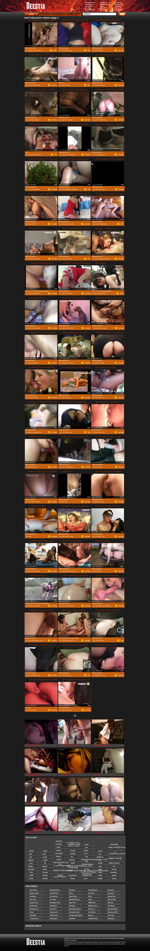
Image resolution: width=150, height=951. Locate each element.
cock (39, 85)
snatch (64, 154)
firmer (96, 328)
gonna (103, 189)
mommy (71, 224)
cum (33, 120)
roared (41, 640)
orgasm (67, 224)
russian (60, 850)
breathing (70, 467)
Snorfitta (71, 918)
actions (97, 363)
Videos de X (52, 912)
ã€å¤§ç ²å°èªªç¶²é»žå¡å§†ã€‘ (60, 871)
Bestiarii (71, 890)
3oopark (109, 890)
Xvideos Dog (118, 4)
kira (96, 293)
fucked (36, 397)
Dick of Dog (110, 899)
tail (29, 710)
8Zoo (89, 896)
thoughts (102, 363)
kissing (100, 154)
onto (66, 293)
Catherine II (104, 10)
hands (33, 328)
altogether (108, 606)
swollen (69, 571)
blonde (60, 856)
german (46, 878)
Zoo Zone (117, 8)
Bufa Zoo (90, 909)
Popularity (59, 14)
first (99, 50)
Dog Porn (51, 909)
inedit (46, 860)
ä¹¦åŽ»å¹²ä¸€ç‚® (115, 863)
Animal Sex (104, 2)
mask (46, 851)
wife (96, 50)
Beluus (89, 915)
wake (101, 869)
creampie (74, 189)
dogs (63, 536)
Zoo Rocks (118, 2)
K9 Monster (52, 915)
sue (74, 640)
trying (71, 328)
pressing (100, 224)
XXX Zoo (109, 902)
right (96, 501)
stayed (67, 432)
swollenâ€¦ (98, 606)
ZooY (89, 899)
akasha (103, 85)
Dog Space (52, 918)
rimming (74, 854)
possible (64, 328)
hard (71, 50)
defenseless (35, 640)
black (46, 869)
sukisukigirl (115, 844)
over (63, 224)
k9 (46, 863)
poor (67, 154)
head (96, 432)
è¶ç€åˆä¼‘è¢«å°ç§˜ (115, 859)
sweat (38, 606)
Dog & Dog (72, 896)
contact (39, 50)
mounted (60, 844)
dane (30, 293)
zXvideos (117, 6)
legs (63, 467)
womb (105, 224)
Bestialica (109, 918)
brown (60, 859)
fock (63, 501)
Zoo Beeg (109, 906)
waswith (37, 328)
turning (64, 710)
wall (104, 154)
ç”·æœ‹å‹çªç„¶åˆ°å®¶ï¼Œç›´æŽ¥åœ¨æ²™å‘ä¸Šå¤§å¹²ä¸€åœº (74, 871)
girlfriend (101, 857)
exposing (38, 154)
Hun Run (90, 893)
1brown (46, 872)
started (36, 363)
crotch (34, 154)
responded (34, 85)
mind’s (99, 536)
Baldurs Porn (91, 906)
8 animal (37, 6)
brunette (32, 869)
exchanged (65, 640)
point (37, 258)
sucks (115, 878)
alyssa (87, 869)
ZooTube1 (90, 912)
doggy (32, 866)
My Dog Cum (104, 4)
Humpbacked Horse (75, 915)
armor (30, 154)
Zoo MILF (103, 8)
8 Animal (71, 906)
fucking (31, 258)
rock (96, 571)
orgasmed (64, 120)
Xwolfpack (52, 906)
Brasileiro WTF (111, 912)
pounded (71, 154)
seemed (104, 328)
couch (46, 857)
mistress (37, 120)
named (34, 293)
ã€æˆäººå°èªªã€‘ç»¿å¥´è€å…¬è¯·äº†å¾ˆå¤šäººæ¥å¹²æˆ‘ (60, 865)
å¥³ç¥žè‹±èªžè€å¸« (87, 865)
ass (70, 397)
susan (87, 844)
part (96, 85)
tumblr (32, 851)
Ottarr (70, 893)
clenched (37, 501)
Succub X (109, 893)
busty (101, 851)
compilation (68, 189)
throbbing (34, 675)
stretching (104, 120)
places (70, 640)
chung (115, 869)
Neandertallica (111, 909)
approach (31, 467)
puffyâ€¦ (64, 571)
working (31, 606)
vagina (30, 432)
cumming (70, 536)
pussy (73, 571)
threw (99, 432)
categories (45, 14)
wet (101, 854)
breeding (106, 258)
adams (99, 293)
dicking (64, 258)
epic (101, 866)
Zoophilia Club (73, 912)
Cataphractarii (90, 2)
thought (97, 675)
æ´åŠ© (101, 863)
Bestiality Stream (74, 909)
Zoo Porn (109, 915)
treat (32, 224)
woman (46, 866)
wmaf (101, 875)
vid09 (33, 875)
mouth (66, 606)
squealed (70, 120)
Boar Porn (71, 902)
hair (30, 328)
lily (115, 866)
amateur (67, 50)
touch (96, 467)
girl (32, 857)
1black (46, 875)
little (100, 328)
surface (35, 50)
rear (87, 856)
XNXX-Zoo (90, 902)
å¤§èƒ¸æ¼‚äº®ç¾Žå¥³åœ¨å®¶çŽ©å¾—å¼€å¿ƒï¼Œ (74, 866)
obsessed (35, 432)
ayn (87, 847)
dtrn (32, 872)
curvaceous (74, 875)
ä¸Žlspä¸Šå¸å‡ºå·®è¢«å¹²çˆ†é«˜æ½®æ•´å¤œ (88, 860)
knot (63, 50)
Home (31, 14)
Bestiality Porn (90, 10)
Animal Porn (118, 10)
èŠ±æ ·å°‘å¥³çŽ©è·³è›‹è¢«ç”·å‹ (116, 848)
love (33, 863)
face (71, 710)
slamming (64, 363)
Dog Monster (91, 890)
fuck (32, 363)
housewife (60, 853)
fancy (32, 878)
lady (29, 224)
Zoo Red (88, 8)
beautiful (115, 872)
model (115, 875)
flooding (71, 606)
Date (74, 14)
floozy (74, 878)
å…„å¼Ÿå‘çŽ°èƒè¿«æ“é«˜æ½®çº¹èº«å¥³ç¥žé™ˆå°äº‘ (116, 853)
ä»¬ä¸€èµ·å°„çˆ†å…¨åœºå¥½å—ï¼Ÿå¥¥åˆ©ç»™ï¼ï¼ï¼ (74, 845)
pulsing (37, 189)
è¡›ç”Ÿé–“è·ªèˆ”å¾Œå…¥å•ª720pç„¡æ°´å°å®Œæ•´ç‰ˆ (88, 873)
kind (29, 85)
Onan (102, 6)
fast (30, 397)
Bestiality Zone (73, 899)
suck (96, 397)
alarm (101, 872)
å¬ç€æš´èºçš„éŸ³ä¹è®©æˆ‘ (60, 876)
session (101, 258)
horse (102, 640)
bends (104, 293)
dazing (30, 50)
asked (100, 397)
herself (70, 293)
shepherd (60, 841)
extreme (37, 571)
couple (101, 878)
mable (74, 863)
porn (30, 571)
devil (38, 293)
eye (96, 536)
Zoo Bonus (89, 6)
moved (97, 258)
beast (60, 847)
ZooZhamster (92, 918)
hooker (73, 850)
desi (63, 85)
